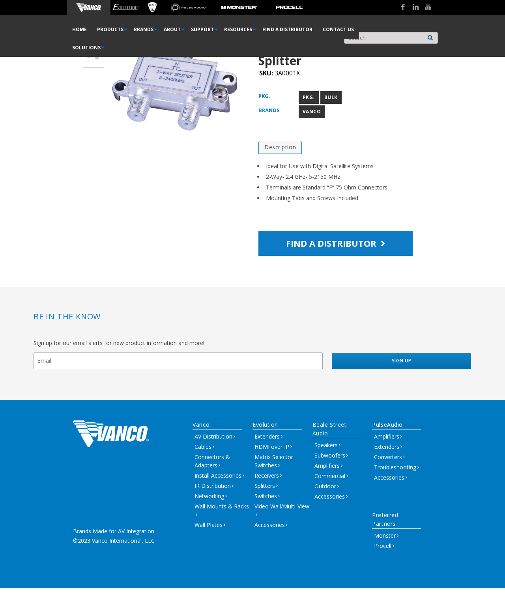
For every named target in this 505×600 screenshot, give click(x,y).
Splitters (264, 485)
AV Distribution (213, 436)
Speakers (326, 445)
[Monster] (239, 7)
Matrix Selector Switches (273, 461)
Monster (385, 535)
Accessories (269, 525)
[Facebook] (400, 7)
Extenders (267, 436)
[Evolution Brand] (125, 7)
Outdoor (325, 486)
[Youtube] (425, 7)
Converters (388, 457)
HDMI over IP (271, 446)
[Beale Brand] (152, 7)
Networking (209, 496)
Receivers (266, 475)
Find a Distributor (332, 243)
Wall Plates (209, 525)
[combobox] (391, 38)
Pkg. (264, 95)
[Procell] (289, 7)
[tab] (280, 147)
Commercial (329, 476)
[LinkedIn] (412, 7)
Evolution (265, 424)
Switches (265, 496)
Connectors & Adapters (212, 461)
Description (280, 147)
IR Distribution (213, 485)
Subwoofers (329, 455)
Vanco (312, 111)
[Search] (430, 35)
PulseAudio (387, 424)
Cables (203, 446)
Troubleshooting (395, 467)
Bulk (331, 97)
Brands (269, 110)
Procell (382, 545)
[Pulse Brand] (189, 7)
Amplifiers (327, 465)
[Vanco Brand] (88, 7)
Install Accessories (218, 475)
